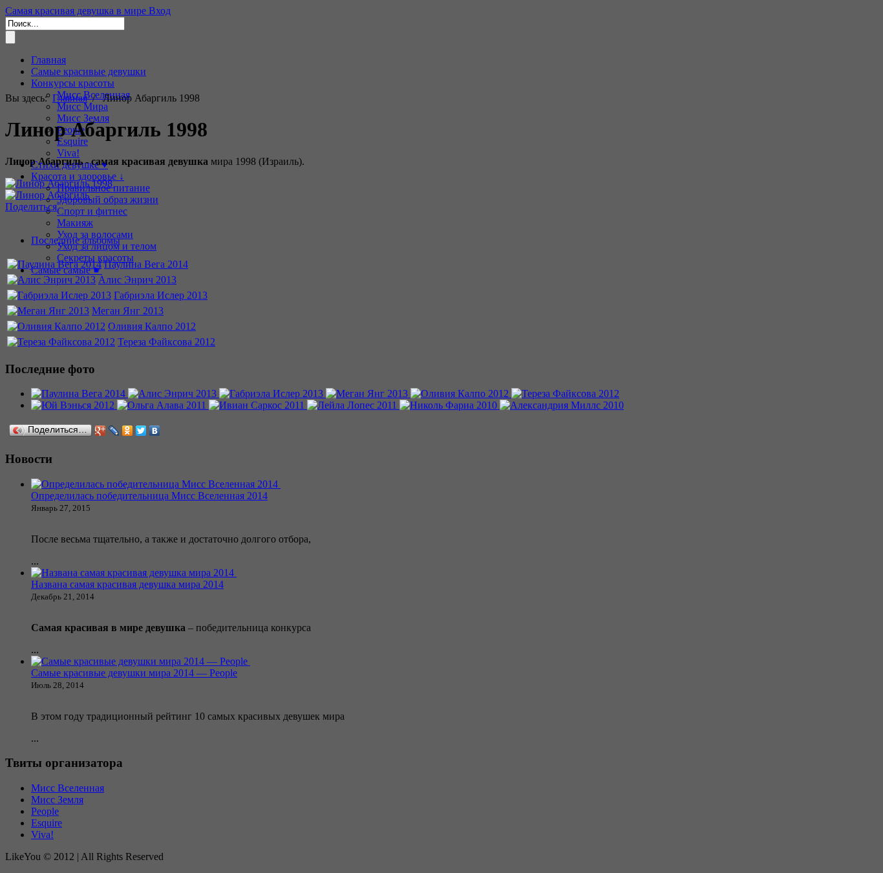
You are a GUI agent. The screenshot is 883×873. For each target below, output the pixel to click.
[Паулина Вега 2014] (54, 264)
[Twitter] (141, 430)
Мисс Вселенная (67, 787)
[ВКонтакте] (155, 430)
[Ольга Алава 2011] (163, 405)
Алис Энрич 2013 (137, 279)
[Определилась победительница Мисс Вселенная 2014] (156, 484)
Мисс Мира (82, 106)
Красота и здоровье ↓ (77, 176)
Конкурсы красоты (72, 83)
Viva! (68, 152)
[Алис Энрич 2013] (51, 279)
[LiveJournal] (114, 430)
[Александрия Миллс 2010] (562, 405)
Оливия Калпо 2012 (152, 326)
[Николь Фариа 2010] (449, 405)
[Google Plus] (100, 430)
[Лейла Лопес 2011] (353, 405)
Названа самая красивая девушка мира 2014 (127, 584)
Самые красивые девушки (88, 71)
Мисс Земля (57, 799)
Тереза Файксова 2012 (166, 341)
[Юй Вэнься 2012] (74, 405)
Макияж (75, 222)
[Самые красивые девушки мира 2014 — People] (140, 661)
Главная (48, 59)
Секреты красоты (95, 257)
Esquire (46, 822)
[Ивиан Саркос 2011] (258, 405)
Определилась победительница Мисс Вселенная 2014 (149, 495)
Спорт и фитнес (92, 211)
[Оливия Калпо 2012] (56, 326)
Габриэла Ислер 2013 (160, 295)
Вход (160, 10)
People (45, 811)
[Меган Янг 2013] (48, 310)
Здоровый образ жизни (107, 199)
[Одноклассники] (127, 430)
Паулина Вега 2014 (146, 264)
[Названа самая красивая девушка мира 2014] (134, 572)
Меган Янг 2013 (128, 310)
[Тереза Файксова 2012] (61, 341)
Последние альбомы (75, 240)
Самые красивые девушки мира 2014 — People (134, 672)
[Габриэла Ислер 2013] (59, 295)
